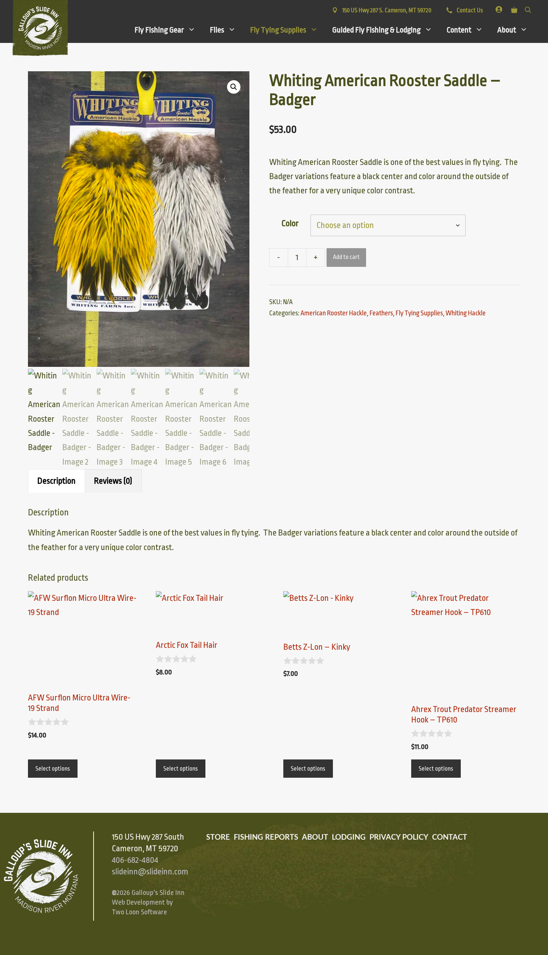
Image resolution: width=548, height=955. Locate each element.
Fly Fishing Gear (159, 29)
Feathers (381, 313)
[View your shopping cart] (514, 8)
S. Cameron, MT (386, 10)
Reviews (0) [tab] (113, 481)
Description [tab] (56, 481)
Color (290, 223)
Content (459, 29)
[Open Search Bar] (528, 8)
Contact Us (469, 10)
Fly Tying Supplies (278, 29)
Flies (217, 29)
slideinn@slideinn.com (150, 872)
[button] (233, 87)
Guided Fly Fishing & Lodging (376, 29)
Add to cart (346, 257)
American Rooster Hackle (333, 313)
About (506, 29)
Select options (52, 768)
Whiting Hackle (465, 313)
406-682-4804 (135, 860)
